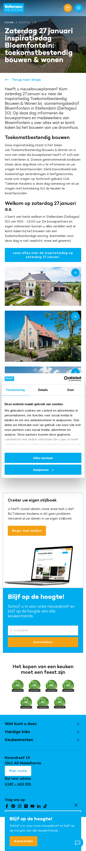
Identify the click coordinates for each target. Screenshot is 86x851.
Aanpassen (41, 469)
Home (9, 22)
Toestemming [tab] (15, 390)
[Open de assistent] (77, 842)
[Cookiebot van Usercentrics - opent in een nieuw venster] (63, 378)
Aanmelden (23, 841)
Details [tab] (43, 390)
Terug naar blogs (26, 80)
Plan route (18, 771)
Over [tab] (70, 390)
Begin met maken (27, 531)
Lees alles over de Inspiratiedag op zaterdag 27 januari (43, 255)
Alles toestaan (43, 458)
